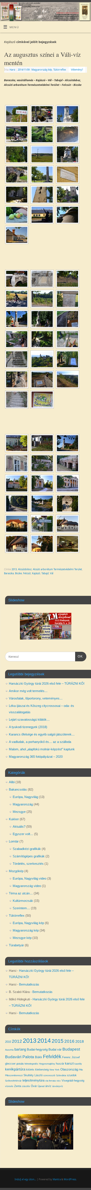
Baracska (9, 573)
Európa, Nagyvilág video (29, 878)
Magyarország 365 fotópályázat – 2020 (36, 756)
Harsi (12, 69)
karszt (69, 1063)
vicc (59, 1080)
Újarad (41, 1086)
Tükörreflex (59, 69)
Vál (51, 573)
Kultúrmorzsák (23, 900)
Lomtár (14, 841)
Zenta (17, 1086)
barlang (20, 1049)
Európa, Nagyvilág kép (28, 923)
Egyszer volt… (23, 834)
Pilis (81, 1069)
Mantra (57, 1179)
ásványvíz (57, 1086)
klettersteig (42, 1069)
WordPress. (70, 1179)
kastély (78, 1063)
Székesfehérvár (13, 1080)
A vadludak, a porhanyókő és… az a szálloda (40, 742)
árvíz (48, 1086)
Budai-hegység (37, 1049)
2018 (79, 1041)
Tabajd (45, 573)
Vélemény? (77, 69)
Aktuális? (19, 826)
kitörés (30, 1069)
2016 (69, 1041)
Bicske (18, 573)
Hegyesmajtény (47, 1063)
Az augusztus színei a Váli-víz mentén (42, 58)
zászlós (26, 1086)
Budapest (71, 1049)
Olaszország (69, 1069)
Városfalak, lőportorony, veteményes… (36, 698)
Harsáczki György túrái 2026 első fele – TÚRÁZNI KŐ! (46, 683)
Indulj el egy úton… (25, 1179)
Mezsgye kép (22, 938)
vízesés (9, 1086)
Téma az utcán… (21, 893)
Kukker (14, 819)
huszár (60, 1063)
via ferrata (50, 1080)
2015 (57, 1041)
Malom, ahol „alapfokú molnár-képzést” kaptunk (42, 749)
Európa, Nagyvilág (25, 797)
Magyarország (23, 804)
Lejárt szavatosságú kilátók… (29, 719)
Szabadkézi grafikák (27, 849)
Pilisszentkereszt (14, 1075)
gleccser (10, 1063)
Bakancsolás (18, 789)
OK (79, 656)
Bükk (38, 1057)
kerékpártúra (15, 1069)
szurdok (72, 1075)
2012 (17, 1041)
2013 (14, 569)
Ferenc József (71, 1057)
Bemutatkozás (29, 984)
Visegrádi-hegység (73, 1080)
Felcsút (27, 573)
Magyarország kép (42, 69)
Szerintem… (21, 908)
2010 (8, 1041)
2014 (44, 1040)
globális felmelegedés (27, 1063)
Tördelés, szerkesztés (28, 863)
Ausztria (9, 1049)
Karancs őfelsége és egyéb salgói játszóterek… (42, 734)
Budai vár (55, 1049)
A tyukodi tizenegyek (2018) (28, 727)
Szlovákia (61, 1075)
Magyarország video (27, 886)
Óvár (34, 1086)
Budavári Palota (19, 1057)
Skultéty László (33, 1075)
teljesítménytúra (33, 1080)
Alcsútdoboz (25, 569)
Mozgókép (16, 871)
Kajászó (36, 573)
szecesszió (49, 1075)
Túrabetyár (16, 945)
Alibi (12, 782)
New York (54, 1069)
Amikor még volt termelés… (28, 691)
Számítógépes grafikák (29, 856)
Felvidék (52, 1056)
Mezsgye (19, 811)
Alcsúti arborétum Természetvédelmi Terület (57, 569)
